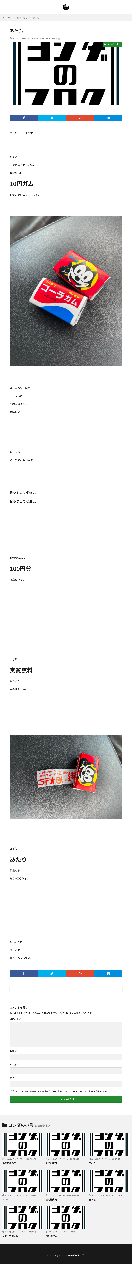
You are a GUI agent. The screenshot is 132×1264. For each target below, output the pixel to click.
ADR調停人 (51, 1235)
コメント (15, 1019)
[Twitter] (52, 118)
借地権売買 (51, 1199)
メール (14, 1065)
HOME (8, 18)
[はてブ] (108, 118)
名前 (13, 1051)
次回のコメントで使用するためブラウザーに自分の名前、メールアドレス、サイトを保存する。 (60, 1091)
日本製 (92, 1199)
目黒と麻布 (51, 1163)
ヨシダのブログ (76, 1255)
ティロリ (93, 1163)
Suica (5, 1199)
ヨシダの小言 (22, 18)
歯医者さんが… (10, 1163)
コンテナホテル (10, 1235)
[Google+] (80, 118)
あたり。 (36, 18)
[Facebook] (24, 118)
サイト (13, 1078)
